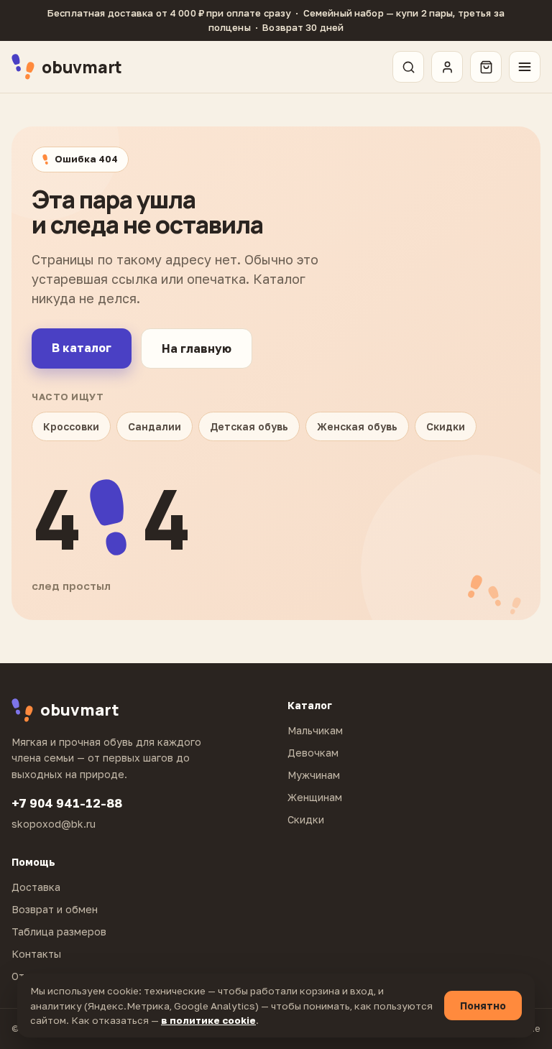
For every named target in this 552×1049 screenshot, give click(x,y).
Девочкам (313, 753)
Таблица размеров (59, 931)
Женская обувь (357, 426)
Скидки (445, 426)
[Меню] (524, 67)
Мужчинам (314, 775)
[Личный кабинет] (447, 67)
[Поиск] (408, 67)
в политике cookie (208, 1020)
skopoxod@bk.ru (54, 824)
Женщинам (315, 797)
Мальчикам (315, 730)
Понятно (483, 1005)
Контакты (36, 954)
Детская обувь (249, 426)
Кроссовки (71, 426)
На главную (196, 348)
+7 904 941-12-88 (67, 802)
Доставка (36, 887)
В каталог (81, 348)
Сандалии (154, 426)
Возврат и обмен (55, 909)
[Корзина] (486, 67)
